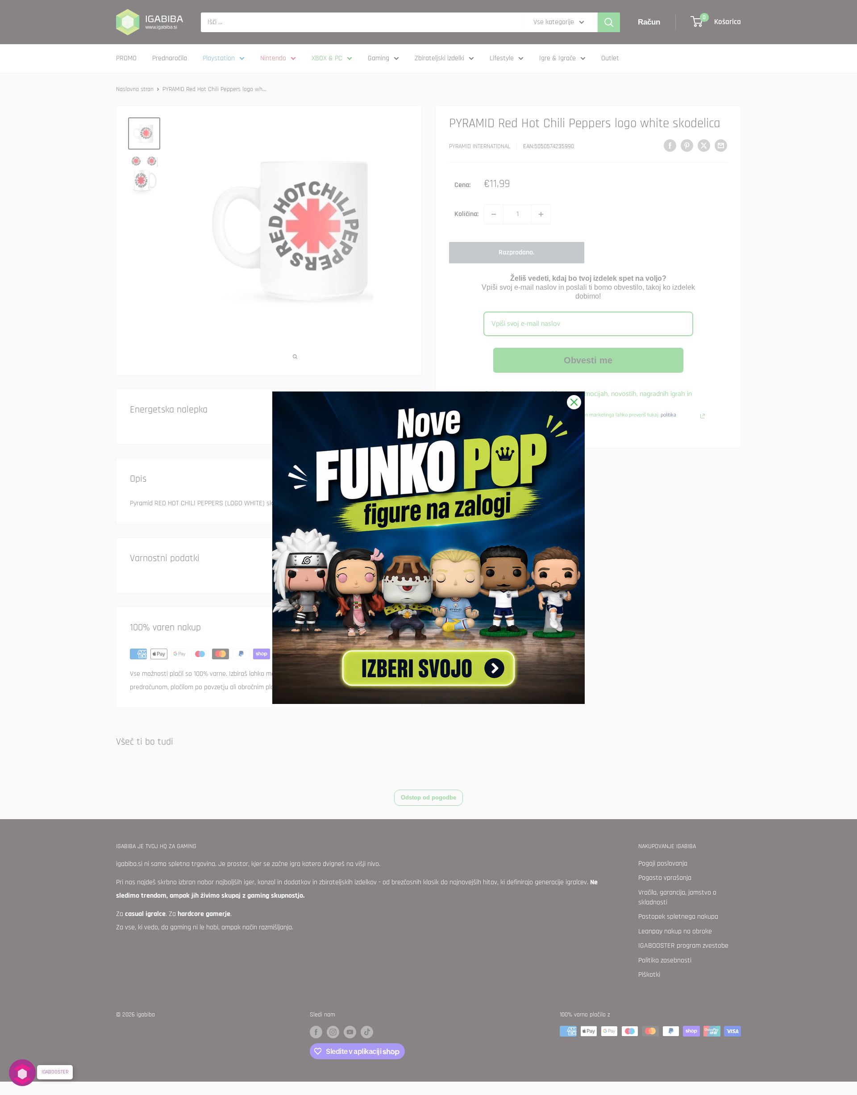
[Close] (574, 402)
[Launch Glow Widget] (22, 1072)
